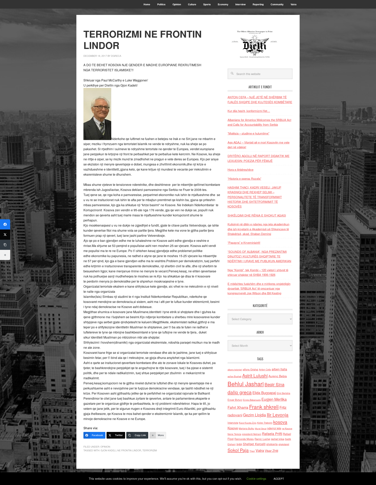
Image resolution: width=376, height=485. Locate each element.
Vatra (260, 450)
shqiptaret (283, 444)
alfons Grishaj (250, 369)
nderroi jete (274, 428)
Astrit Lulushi (255, 375)
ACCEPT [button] (279, 478)
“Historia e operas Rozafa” (244, 178)
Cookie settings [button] (256, 478)
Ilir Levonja (277, 414)
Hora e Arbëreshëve (240, 169)
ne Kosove (287, 428)
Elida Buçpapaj (264, 392)
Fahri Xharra (238, 407)
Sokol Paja (238, 450)
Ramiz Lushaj (262, 439)
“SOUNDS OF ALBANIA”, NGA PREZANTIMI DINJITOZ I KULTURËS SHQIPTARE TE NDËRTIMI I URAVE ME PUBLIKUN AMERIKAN (259, 256)
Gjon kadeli (108, 450)
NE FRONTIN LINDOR (129, 450)
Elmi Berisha (283, 393)
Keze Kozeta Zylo (247, 422)
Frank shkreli (264, 406)
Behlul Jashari (246, 383)
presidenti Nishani (251, 434)
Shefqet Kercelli (254, 444)
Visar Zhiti (271, 450)
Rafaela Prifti (272, 433)
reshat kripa (277, 439)
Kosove (233, 428)
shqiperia (272, 444)
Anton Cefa (265, 369)
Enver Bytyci (235, 400)
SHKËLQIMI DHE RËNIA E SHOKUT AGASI (257, 215)
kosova (280, 422)
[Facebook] (5, 224)
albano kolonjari (235, 369)
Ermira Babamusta (252, 399)
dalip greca (240, 392)
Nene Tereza (234, 434)
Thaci (252, 450)
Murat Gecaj (260, 428)
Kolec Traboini (264, 422)
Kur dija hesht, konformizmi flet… (249, 111)
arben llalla (279, 369)
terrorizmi (149, 450)
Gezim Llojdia (254, 415)
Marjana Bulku (246, 428)
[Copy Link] (5, 245)
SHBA (239, 444)
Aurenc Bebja (277, 376)
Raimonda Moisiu (244, 439)
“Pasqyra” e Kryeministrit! (244, 242)
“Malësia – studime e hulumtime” (248, 133)
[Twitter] (5, 234)
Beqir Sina (274, 384)
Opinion (105, 446)
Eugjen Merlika (274, 399)
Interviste (233, 422)
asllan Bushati (234, 376)
